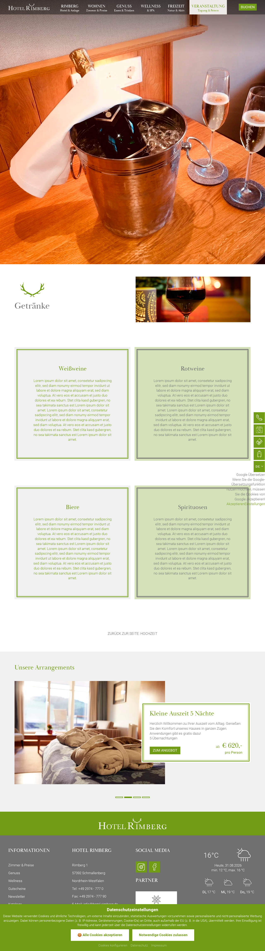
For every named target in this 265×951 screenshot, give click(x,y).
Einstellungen (255, 504)
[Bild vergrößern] (89, 730)
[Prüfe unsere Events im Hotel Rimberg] (259, 430)
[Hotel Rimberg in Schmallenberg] (29, 6)
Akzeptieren (235, 504)
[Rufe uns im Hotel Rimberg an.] (259, 418)
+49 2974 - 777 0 (90, 889)
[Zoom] (132, 132)
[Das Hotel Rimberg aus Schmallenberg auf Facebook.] (154, 869)
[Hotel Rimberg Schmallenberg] (132, 823)
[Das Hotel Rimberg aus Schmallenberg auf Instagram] (141, 869)
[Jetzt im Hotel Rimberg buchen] (259, 454)
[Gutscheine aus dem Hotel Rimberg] (259, 442)
